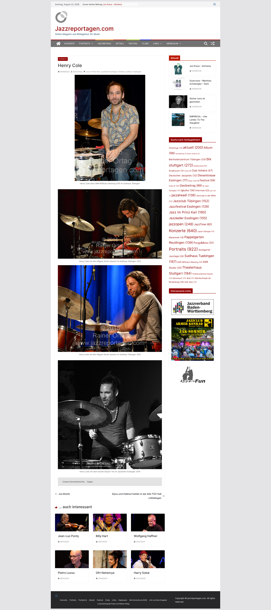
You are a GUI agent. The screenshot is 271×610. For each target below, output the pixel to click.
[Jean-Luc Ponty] (72, 515)
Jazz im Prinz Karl (93, 72)
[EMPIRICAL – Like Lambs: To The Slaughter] (178, 123)
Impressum (172, 43)
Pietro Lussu (66, 573)
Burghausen (176, 171)
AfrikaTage (176, 148)
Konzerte (69, 43)
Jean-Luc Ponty (68, 536)
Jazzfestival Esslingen (189, 206)
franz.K (174, 186)
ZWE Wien (190, 282)
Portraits (84, 43)
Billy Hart (102, 536)
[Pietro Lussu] (72, 552)
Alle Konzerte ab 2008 (138, 600)
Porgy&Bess (204, 242)
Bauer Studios (193, 154)
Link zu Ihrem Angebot (158, 600)
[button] (91, 44)
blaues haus (200, 166)
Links (156, 43)
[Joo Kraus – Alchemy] (178, 69)
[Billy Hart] (110, 515)
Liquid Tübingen (205, 231)
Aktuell (120, 43)
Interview (202, 190)
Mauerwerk (176, 237)
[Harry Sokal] (148, 552)
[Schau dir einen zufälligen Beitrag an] (212, 43)
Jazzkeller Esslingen (109, 72)
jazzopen (181, 224)
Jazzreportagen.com (84, 28)
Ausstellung (181, 154)
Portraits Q (82, 600)
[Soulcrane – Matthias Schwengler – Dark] (178, 86)
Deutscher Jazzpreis (183, 175)
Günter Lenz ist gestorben (197, 100)
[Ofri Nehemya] (110, 552)
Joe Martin (64, 493)
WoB (190, 278)
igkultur (188, 190)
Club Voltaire (202, 170)
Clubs (145, 43)
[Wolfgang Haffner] (148, 515)
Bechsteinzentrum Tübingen (187, 159)
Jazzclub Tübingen (191, 201)
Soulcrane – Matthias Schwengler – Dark (200, 82)
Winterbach (179, 278)
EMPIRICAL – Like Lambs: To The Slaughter (198, 119)
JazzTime (203, 224)
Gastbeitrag (104, 43)
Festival (133, 43)
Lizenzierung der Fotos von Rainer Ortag (113, 604)
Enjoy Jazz (193, 181)
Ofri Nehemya (105, 573)
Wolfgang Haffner (145, 536)
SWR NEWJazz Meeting (189, 262)
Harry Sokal (141, 573)
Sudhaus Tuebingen (133, 72)
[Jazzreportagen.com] (58, 43)
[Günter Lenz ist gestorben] (178, 103)
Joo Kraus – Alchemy (112, 4)
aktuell (193, 147)
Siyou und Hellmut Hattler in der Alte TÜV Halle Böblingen (136, 495)
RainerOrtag (77, 72)
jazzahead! (183, 195)
